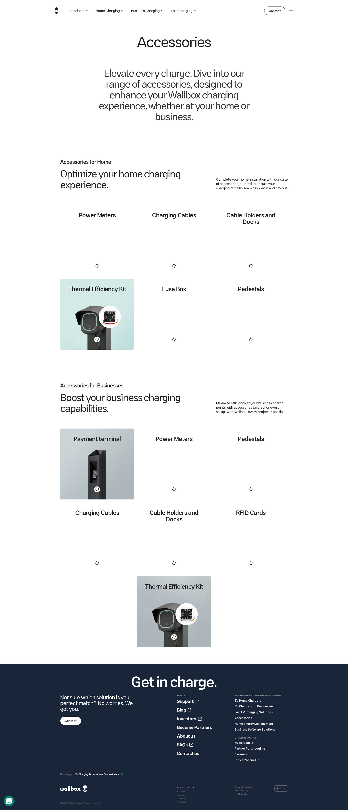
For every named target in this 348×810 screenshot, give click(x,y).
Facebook (181, 802)
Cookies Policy (241, 794)
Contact (275, 10)
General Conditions (243, 787)
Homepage (66, 774)
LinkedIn (181, 799)
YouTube (181, 791)
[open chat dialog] (9, 801)
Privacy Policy (241, 791)
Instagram (181, 795)
